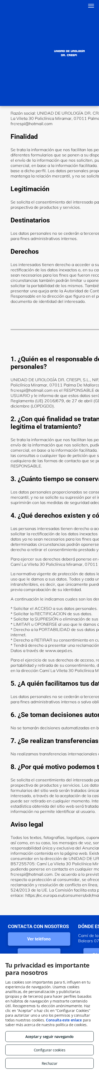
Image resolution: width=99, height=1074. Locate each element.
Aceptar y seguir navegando (49, 1036)
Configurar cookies (49, 1049)
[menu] (91, 6)
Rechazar (50, 1063)
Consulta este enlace (64, 1019)
